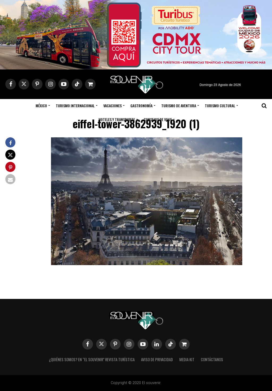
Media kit (186, 359)
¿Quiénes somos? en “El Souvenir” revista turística (92, 359)
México (41, 105)
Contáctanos (212, 359)
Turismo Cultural (220, 105)
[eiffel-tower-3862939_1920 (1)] (146, 263)
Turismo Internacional (75, 105)
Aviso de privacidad (157, 359)
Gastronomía (141, 105)
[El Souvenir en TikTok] (170, 344)
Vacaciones (112, 105)
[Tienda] (184, 344)
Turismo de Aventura (178, 105)
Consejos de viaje (158, 119)
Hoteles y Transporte (117, 119)
